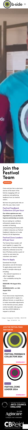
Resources (7, 182)
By (17, 318)
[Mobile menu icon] (24, 4)
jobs (19, 320)
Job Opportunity (14, 320)
